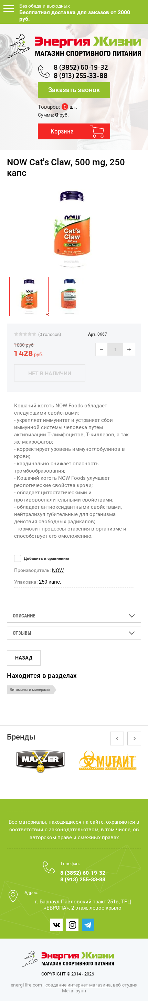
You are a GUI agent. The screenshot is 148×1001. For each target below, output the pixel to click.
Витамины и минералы (30, 689)
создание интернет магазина (78, 985)
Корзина (62, 131)
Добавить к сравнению (46, 558)
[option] (71, 229)
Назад (23, 658)
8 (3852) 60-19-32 (81, 67)
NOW (58, 570)
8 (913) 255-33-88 (81, 76)
